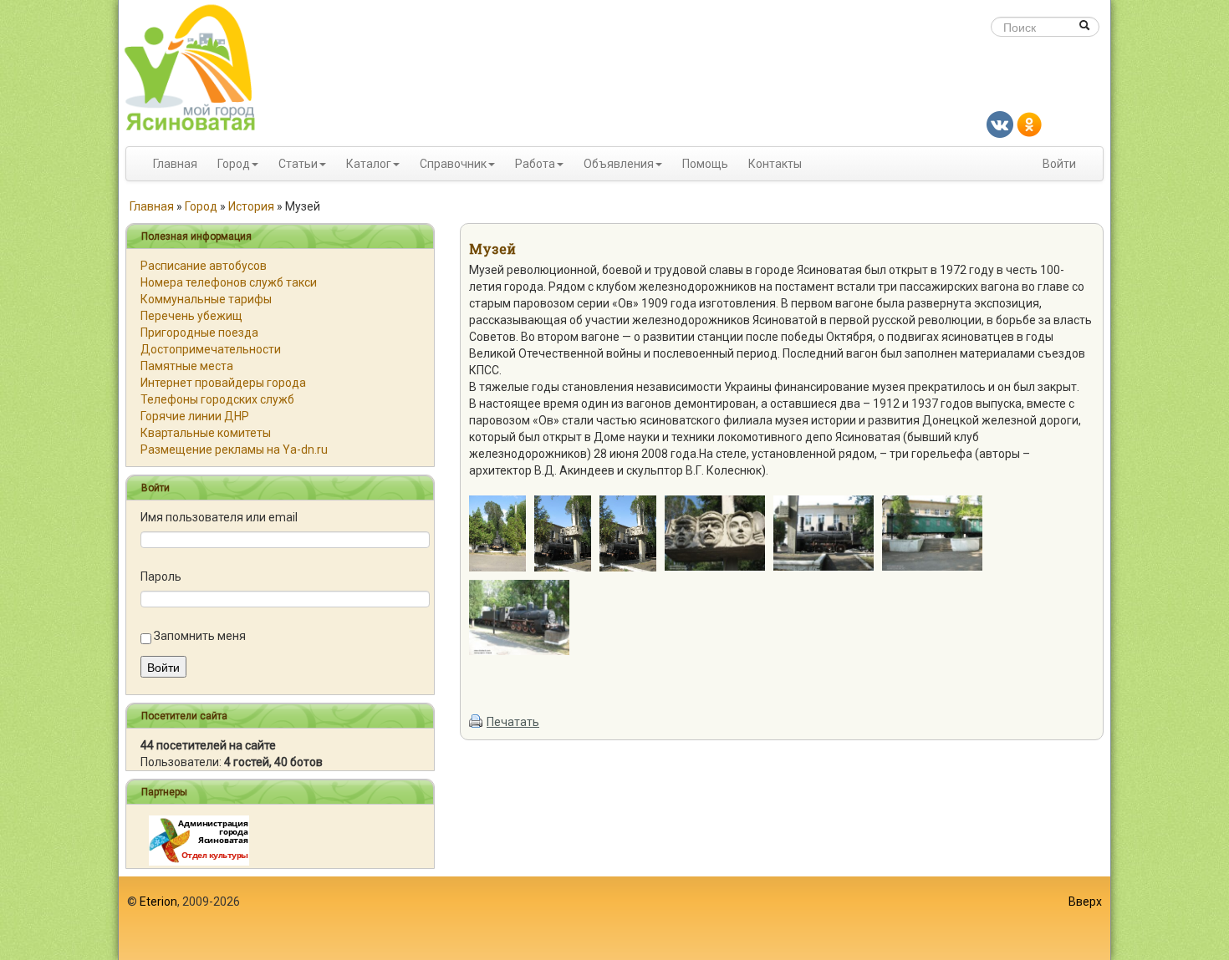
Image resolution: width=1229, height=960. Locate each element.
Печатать (513, 722)
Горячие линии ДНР (194, 416)
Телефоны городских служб (217, 399)
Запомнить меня (200, 636)
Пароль (160, 576)
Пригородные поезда (199, 332)
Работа (535, 163)
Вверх (1085, 901)
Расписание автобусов (203, 265)
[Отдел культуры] (199, 839)
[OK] (1029, 123)
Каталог (368, 163)
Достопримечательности (210, 349)
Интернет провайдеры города (223, 382)
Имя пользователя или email (219, 517)
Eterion (158, 901)
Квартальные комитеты (205, 432)
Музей (492, 248)
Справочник (453, 163)
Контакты (775, 163)
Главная (175, 163)
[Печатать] (476, 722)
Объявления (619, 163)
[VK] (1000, 123)
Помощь (705, 163)
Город (233, 163)
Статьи (298, 163)
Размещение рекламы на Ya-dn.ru (234, 449)
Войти (1059, 163)
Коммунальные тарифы (206, 299)
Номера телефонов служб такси (228, 282)
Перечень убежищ (191, 316)
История (251, 206)
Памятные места (186, 366)
